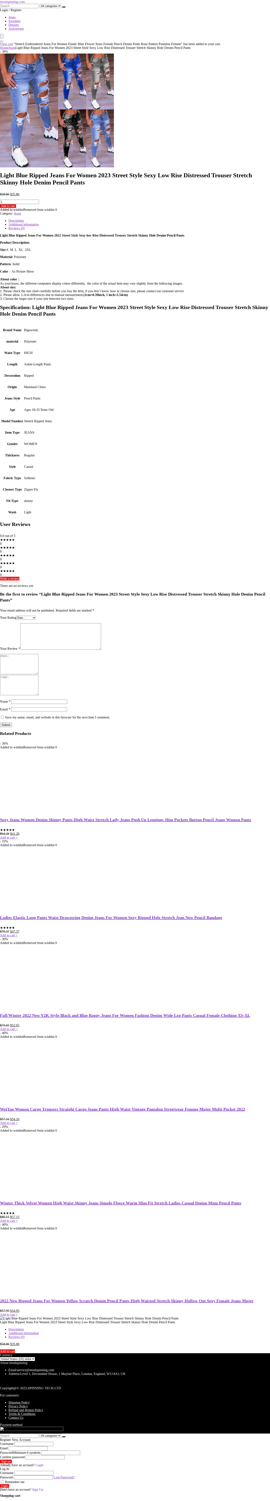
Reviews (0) (16, 228)
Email (5, 709)
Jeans (12, 17)
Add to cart (8, 206)
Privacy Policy (18, 1406)
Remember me (14, 1482)
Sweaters (14, 21)
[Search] (63, 7)
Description (16, 220)
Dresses (13, 25)
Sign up (6, 1461)
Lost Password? (64, 1477)
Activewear (16, 28)
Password (20, 1452)
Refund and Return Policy (25, 1410)
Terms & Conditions (21, 1414)
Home (4, 48)
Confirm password (12, 1457)
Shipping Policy (19, 1402)
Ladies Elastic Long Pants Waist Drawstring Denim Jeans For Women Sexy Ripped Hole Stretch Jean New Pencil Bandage (111, 917)
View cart (6, 44)
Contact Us (15, 1417)
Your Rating (8, 617)
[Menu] (1, 36)
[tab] (139, 221)
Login (4, 1486)
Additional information (23, 224)
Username (7, 1444)
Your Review (10, 648)
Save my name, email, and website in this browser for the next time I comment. (57, 717)
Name (5, 701)
